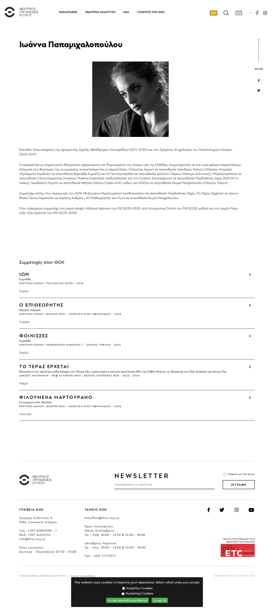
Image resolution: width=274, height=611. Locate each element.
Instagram (265, 13)
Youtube (251, 510)
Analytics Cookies (139, 588)
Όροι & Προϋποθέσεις (83, 575)
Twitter (259, 90)
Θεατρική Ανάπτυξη (100, 12)
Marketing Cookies (139, 593)
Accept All (160, 600)
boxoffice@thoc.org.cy (102, 518)
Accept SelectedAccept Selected (127, 600)
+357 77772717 (104, 556)
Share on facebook (259, 80)
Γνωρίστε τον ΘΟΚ (150, 12)
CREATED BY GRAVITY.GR (234, 575)
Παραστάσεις (68, 12)
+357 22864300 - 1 (42, 530)
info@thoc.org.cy (32, 539)
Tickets (213, 13)
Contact (239, 13)
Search (226, 13)
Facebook (257, 13)
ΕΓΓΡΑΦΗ (238, 485)
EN (250, 12)
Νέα (126, 12)
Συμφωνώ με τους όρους (241, 473)
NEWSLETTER (141, 475)
